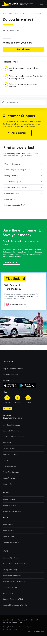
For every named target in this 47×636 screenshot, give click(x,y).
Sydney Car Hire (9, 499)
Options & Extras (9, 466)
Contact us (8, 361)
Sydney (6, 492)
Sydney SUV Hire (9, 505)
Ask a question (18, 133)
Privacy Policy (17, 622)
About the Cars (20, 14)
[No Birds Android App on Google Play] (28, 387)
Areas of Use (8, 484)
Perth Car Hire (8, 524)
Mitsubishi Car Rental (11, 454)
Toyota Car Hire (9, 448)
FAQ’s (5, 551)
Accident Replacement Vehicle (15, 605)
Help (4, 14)
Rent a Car (7, 443)
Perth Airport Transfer (11, 542)
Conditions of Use (11, 193)
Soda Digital (40, 631)
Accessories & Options (13, 181)
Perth (5, 517)
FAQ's (11, 14)
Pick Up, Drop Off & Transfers (15, 187)
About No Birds (9, 478)
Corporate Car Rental (11, 431)
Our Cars (6, 460)
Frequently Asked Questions (18, 153)
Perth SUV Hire (8, 536)
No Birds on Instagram (18, 304)
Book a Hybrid (11, 262)
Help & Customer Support (13, 368)
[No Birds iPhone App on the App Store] (11, 387)
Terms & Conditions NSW (11, 620)
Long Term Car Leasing (11, 425)
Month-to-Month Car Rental (14, 437)
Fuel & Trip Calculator (11, 472)
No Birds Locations (10, 374)
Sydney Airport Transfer (12, 511)
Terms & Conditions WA (30, 620)
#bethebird (7, 408)
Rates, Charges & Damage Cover (17, 170)
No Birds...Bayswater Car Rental (13, 416)
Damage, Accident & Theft (14, 205)
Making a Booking (11, 175)
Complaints (7, 622)
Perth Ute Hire (8, 530)
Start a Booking (23, 49)
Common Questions (12, 164)
